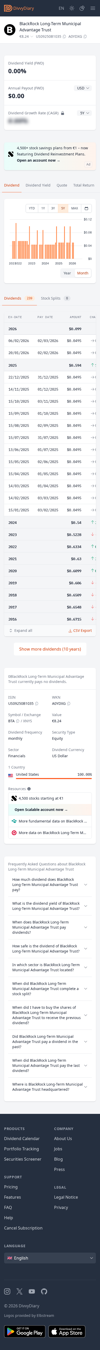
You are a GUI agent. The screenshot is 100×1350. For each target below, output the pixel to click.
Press (59, 1169)
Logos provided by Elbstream (29, 1315)
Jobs (58, 1149)
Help (8, 1217)
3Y (53, 208)
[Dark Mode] (71, 8)
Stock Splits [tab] (54, 298)
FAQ (8, 1207)
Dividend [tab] (11, 185)
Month (82, 273)
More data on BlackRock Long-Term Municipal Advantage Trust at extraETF (53, 832)
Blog (58, 1159)
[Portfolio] (82, 8)
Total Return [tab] (83, 185)
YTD (32, 208)
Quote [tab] (62, 185)
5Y (63, 208)
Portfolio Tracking (21, 1149)
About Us (63, 1138)
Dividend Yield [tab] (38, 185)
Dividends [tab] (18, 298)
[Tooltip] (28, 789)
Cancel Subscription (23, 1228)
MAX (74, 208)
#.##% (18, 120)
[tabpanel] (50, 241)
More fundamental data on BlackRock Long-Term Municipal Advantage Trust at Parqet (53, 821)
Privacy (61, 1207)
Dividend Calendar (22, 1138)
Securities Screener (23, 1159)
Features (12, 1197)
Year (67, 273)
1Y (43, 208)
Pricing (11, 1187)
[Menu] (93, 8)
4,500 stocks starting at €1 (41, 798)
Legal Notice (66, 1197)
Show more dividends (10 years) (50, 649)
